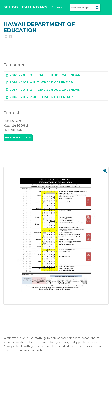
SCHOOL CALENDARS (26, 7)
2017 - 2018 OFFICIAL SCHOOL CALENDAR (45, 89)
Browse (57, 7)
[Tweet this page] (6, 36)
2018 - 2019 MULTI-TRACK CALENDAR (41, 82)
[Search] (97, 7)
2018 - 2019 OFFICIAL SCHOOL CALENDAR (45, 75)
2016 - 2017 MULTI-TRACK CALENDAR (41, 97)
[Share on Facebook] (10, 36)
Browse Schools (16, 137)
